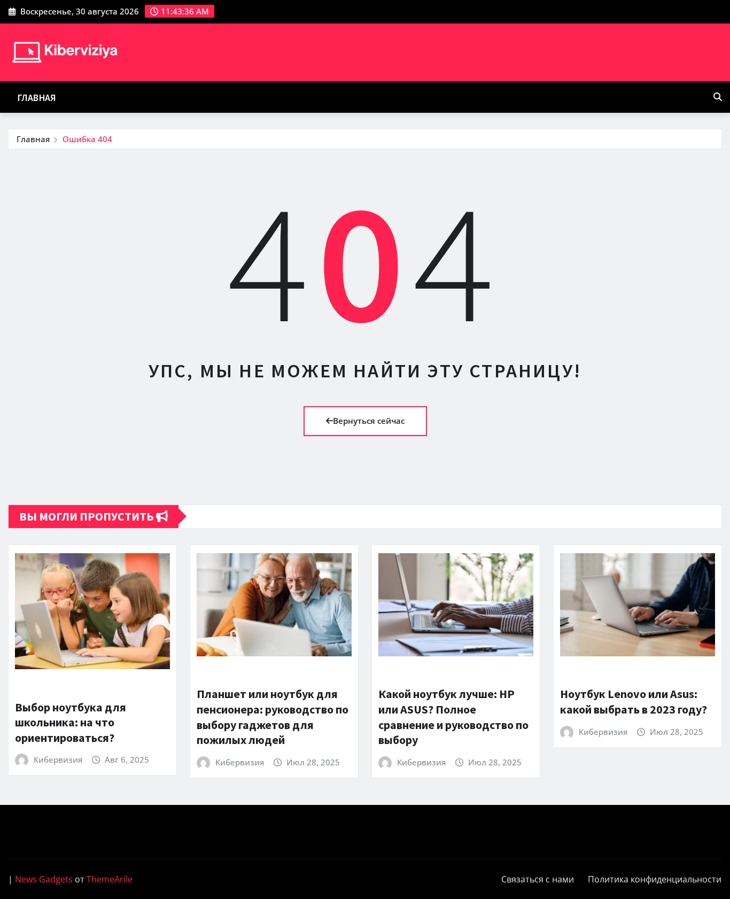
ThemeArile (110, 879)
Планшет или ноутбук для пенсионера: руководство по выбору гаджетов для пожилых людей (272, 716)
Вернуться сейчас (369, 420)
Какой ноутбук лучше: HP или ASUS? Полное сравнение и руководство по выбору (453, 716)
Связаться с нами (537, 879)
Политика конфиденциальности (654, 879)
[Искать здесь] (717, 97)
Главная (37, 98)
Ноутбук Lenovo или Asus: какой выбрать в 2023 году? (633, 701)
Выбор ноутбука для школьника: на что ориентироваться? (70, 722)
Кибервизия (58, 759)
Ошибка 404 (87, 139)
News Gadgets (44, 879)
